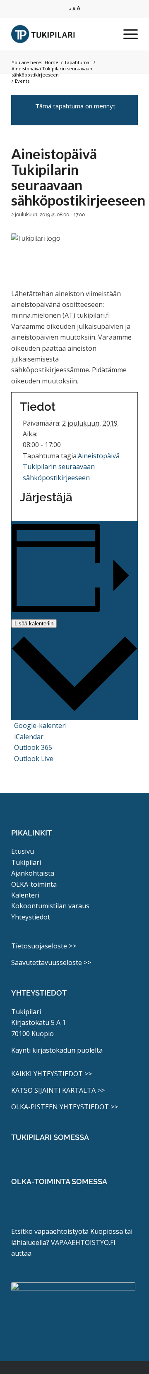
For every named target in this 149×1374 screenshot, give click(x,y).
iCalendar (28, 736)
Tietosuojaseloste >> (43, 945)
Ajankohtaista (32, 873)
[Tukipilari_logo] (62, 33)
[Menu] (126, 33)
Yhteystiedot (30, 917)
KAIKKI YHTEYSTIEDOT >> (51, 1073)
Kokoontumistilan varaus (50, 905)
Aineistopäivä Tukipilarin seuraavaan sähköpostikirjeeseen (71, 466)
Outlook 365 (33, 747)
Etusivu (22, 851)
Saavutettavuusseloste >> (51, 962)
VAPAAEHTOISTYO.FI (83, 1242)
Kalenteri (25, 895)
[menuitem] (126, 33)
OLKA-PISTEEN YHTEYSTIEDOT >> (64, 1106)
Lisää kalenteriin (33, 623)
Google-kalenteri (40, 725)
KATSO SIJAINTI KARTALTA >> (58, 1090)
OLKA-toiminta (34, 884)
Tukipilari (26, 862)
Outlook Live (33, 758)
